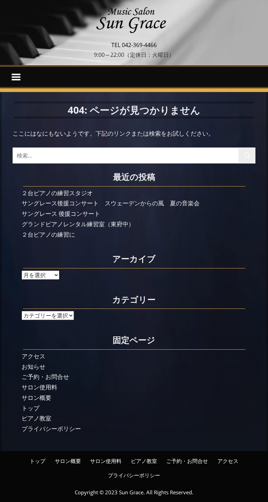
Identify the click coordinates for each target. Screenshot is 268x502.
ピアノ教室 (36, 418)
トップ (30, 408)
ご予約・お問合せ (45, 377)
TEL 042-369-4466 (134, 45)
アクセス (33, 356)
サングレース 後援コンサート (61, 214)
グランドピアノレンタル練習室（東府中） (78, 224)
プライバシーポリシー (51, 429)
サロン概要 (36, 398)
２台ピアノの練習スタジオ (57, 193)
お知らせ (33, 367)
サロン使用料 (39, 387)
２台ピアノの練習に (48, 234)
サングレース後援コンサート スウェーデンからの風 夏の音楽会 (111, 203)
